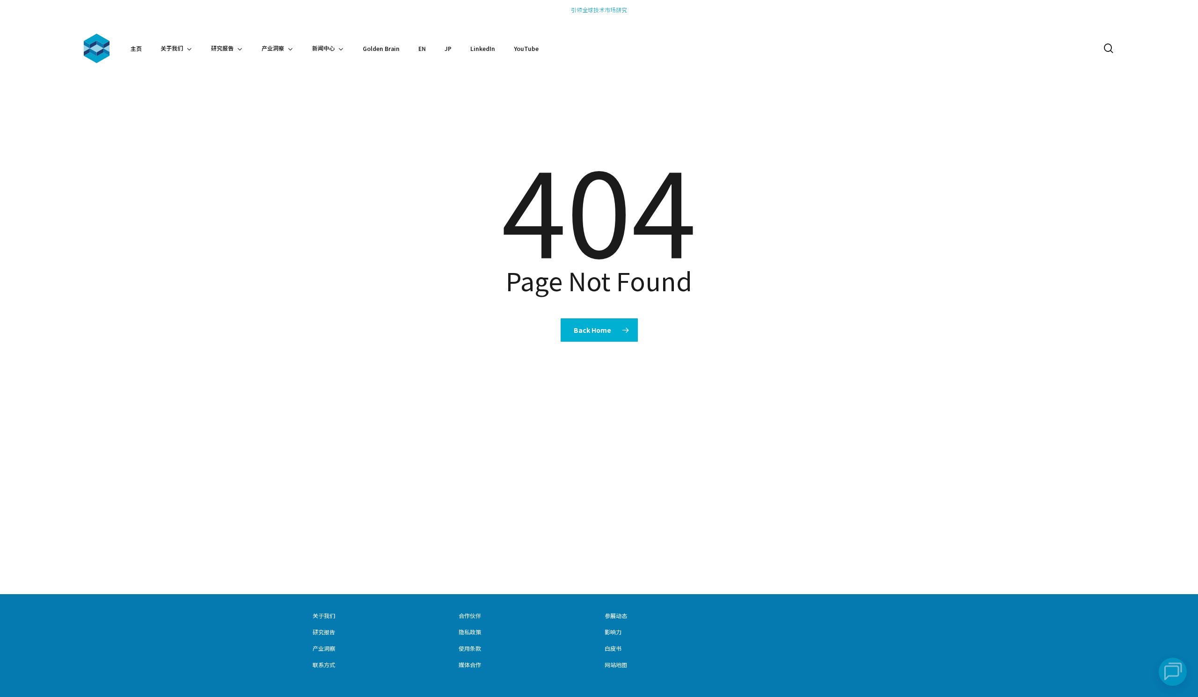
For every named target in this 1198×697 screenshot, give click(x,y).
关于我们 (324, 615)
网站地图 (616, 664)
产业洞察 (324, 648)
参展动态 (616, 615)
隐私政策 (470, 632)
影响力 (613, 632)
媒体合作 (470, 664)
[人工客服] (1173, 672)
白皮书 (613, 648)
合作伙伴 (470, 615)
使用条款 (470, 648)
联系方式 (324, 664)
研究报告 (324, 632)
